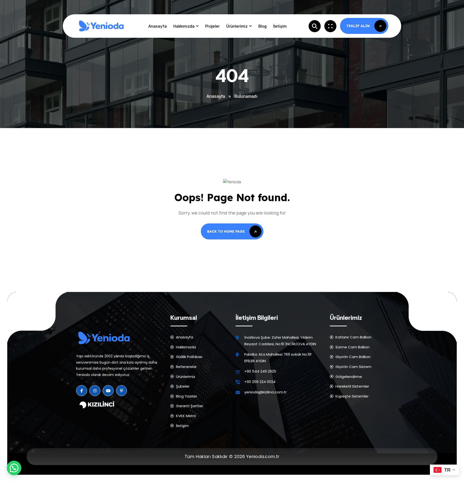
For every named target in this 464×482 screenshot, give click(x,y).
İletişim (280, 26)
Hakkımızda (184, 26)
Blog (262, 26)
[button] (14, 468)
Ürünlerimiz (237, 26)
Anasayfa (157, 26)
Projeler (212, 26)
